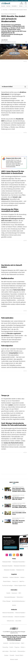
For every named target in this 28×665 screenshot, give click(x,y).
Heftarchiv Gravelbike (20, 616)
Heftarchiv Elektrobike (8, 616)
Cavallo (11, 647)
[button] (14, 51)
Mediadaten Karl (20, 569)
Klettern (22, 577)
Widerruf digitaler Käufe (20, 585)
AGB (20, 593)
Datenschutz (20, 597)
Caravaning (5, 647)
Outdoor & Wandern (14, 577)
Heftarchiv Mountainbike (8, 612)
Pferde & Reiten (6, 581)
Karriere (14, 605)
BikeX (22, 643)
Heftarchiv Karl (10, 620)
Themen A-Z (15, 581)
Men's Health (13, 651)
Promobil (12, 655)
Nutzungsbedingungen (9, 597)
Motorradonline (21, 651)
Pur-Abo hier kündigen (7, 585)
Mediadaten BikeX (6, 561)
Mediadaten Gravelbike (9, 569)
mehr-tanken (5, 651)
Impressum (14, 593)
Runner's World (19, 655)
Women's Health (14, 659)
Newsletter (5, 577)
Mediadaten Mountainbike (18, 561)
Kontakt (8, 593)
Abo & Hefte (18, 620)
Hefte (12, 0)
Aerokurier (5, 643)
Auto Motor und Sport (15, 643)
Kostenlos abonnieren (10, 547)
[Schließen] (24, 158)
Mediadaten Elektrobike (19, 565)
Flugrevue (17, 647)
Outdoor (6, 655)
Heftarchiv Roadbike (20, 612)
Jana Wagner (4, 39)
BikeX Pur (22, 581)
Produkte (16, 0)
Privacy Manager (6, 601)
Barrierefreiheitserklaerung (18, 601)
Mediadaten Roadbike (7, 565)
